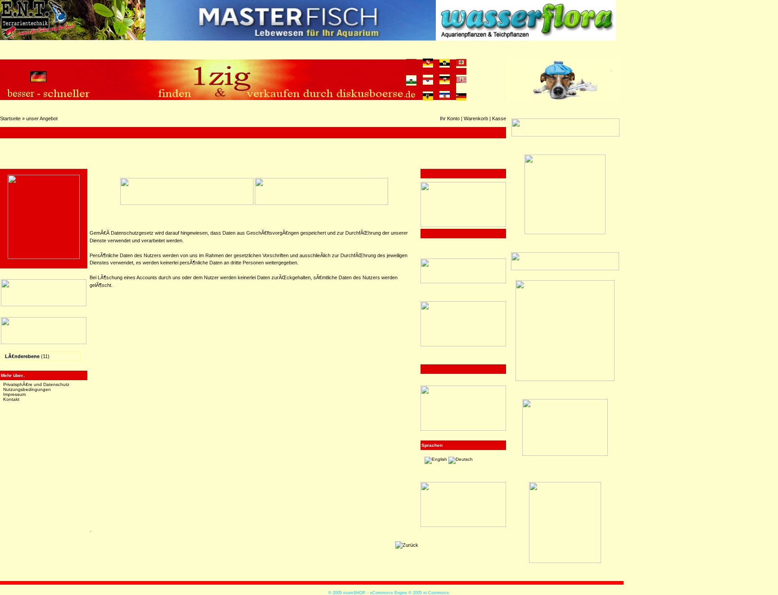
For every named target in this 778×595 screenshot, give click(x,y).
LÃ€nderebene (22, 356)
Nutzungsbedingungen (27, 389)
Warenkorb (476, 118)
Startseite (10, 118)
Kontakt (11, 399)
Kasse (499, 118)
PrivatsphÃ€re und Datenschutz (36, 384)
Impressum (14, 394)
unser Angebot (42, 118)
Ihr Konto (450, 118)
